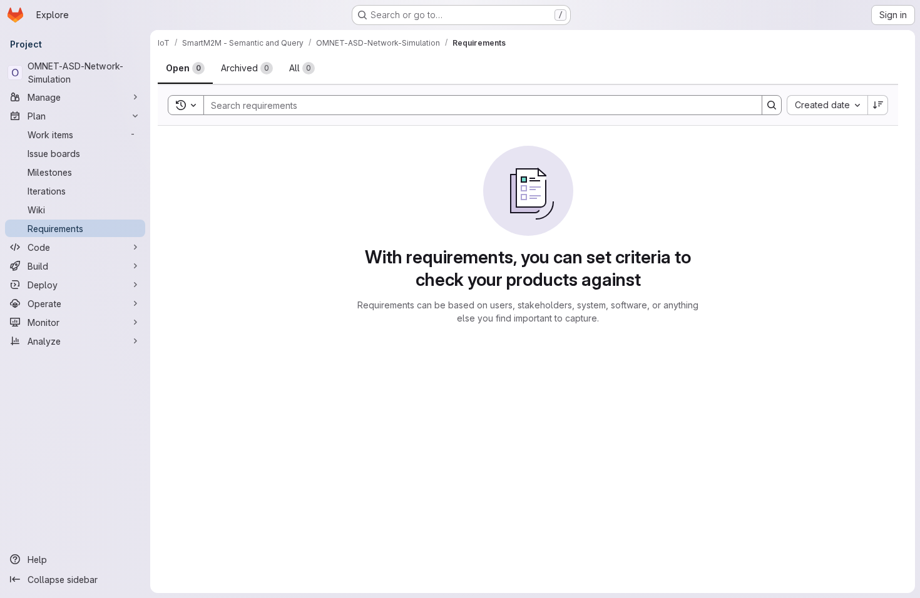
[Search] (772, 105)
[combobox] (827, 105)
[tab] (185, 68)
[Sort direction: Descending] (878, 105)
